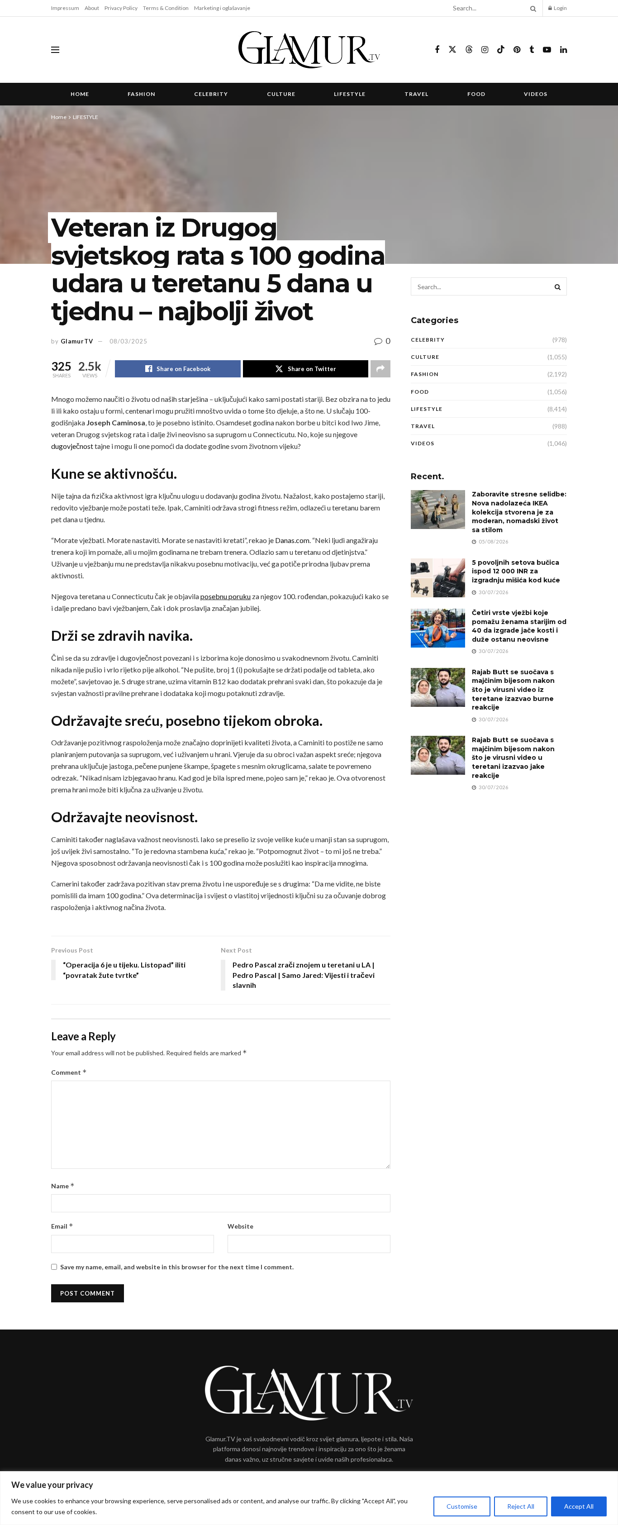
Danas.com (292, 540)
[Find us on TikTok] (500, 49)
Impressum (65, 8)
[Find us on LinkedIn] (563, 50)
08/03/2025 (128, 341)
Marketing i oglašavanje (222, 8)
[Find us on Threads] (469, 49)
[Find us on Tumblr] (531, 50)
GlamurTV (77, 341)
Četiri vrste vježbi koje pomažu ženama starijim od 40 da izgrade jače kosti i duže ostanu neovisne (519, 626)
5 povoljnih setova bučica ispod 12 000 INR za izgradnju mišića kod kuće (516, 571)
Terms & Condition (166, 8)
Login (560, 8)
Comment (69, 1072)
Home (80, 94)
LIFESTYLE (350, 94)
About (92, 8)
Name (63, 1186)
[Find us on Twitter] (452, 49)
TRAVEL (416, 94)
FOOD (476, 94)
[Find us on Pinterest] (516, 50)
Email (62, 1226)
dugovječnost (72, 446)
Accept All (579, 1506)
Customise (462, 1506)
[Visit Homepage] (309, 49)
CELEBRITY (211, 94)
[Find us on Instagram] (484, 50)
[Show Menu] (55, 50)
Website (240, 1226)
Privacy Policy (121, 8)
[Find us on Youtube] (547, 50)
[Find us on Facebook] (437, 50)
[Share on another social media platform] (380, 368)
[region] (309, 1498)
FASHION (141, 94)
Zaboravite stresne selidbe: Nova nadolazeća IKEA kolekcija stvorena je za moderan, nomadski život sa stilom (519, 512)
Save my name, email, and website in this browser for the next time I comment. (177, 1267)
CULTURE (281, 94)
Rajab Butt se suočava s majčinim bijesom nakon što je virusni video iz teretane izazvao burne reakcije (513, 689)
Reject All (520, 1506)
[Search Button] (531, 8)
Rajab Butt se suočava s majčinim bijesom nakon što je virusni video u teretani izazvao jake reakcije (513, 757)
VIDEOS (535, 94)
